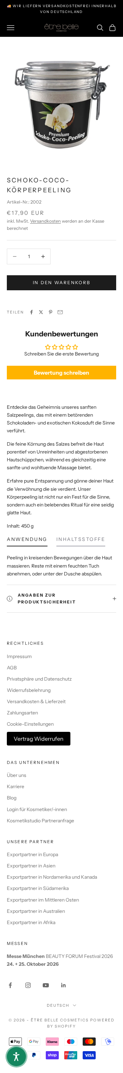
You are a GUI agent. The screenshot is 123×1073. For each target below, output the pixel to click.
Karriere (15, 786)
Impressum (19, 656)
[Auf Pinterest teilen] (50, 312)
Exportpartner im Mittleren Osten (43, 900)
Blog (11, 798)
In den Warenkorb (61, 282)
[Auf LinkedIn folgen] (63, 985)
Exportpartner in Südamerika (38, 888)
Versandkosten (45, 221)
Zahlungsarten (22, 713)
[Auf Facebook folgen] (10, 985)
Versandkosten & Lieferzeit (36, 701)
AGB (12, 668)
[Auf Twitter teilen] (41, 312)
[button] (16, 1057)
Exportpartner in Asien (31, 866)
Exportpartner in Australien (36, 911)
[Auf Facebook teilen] (31, 312)
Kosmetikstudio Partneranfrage (40, 821)
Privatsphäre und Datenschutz (39, 679)
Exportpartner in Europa (32, 854)
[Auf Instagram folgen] (28, 985)
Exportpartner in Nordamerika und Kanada (52, 877)
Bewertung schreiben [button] (61, 372)
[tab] (27, 540)
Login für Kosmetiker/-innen (37, 809)
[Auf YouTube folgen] (45, 985)
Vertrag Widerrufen (39, 738)
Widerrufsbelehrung (29, 690)
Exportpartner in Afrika (31, 922)
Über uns (16, 775)
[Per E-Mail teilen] (60, 312)
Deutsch (58, 1005)
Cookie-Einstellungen (30, 724)
